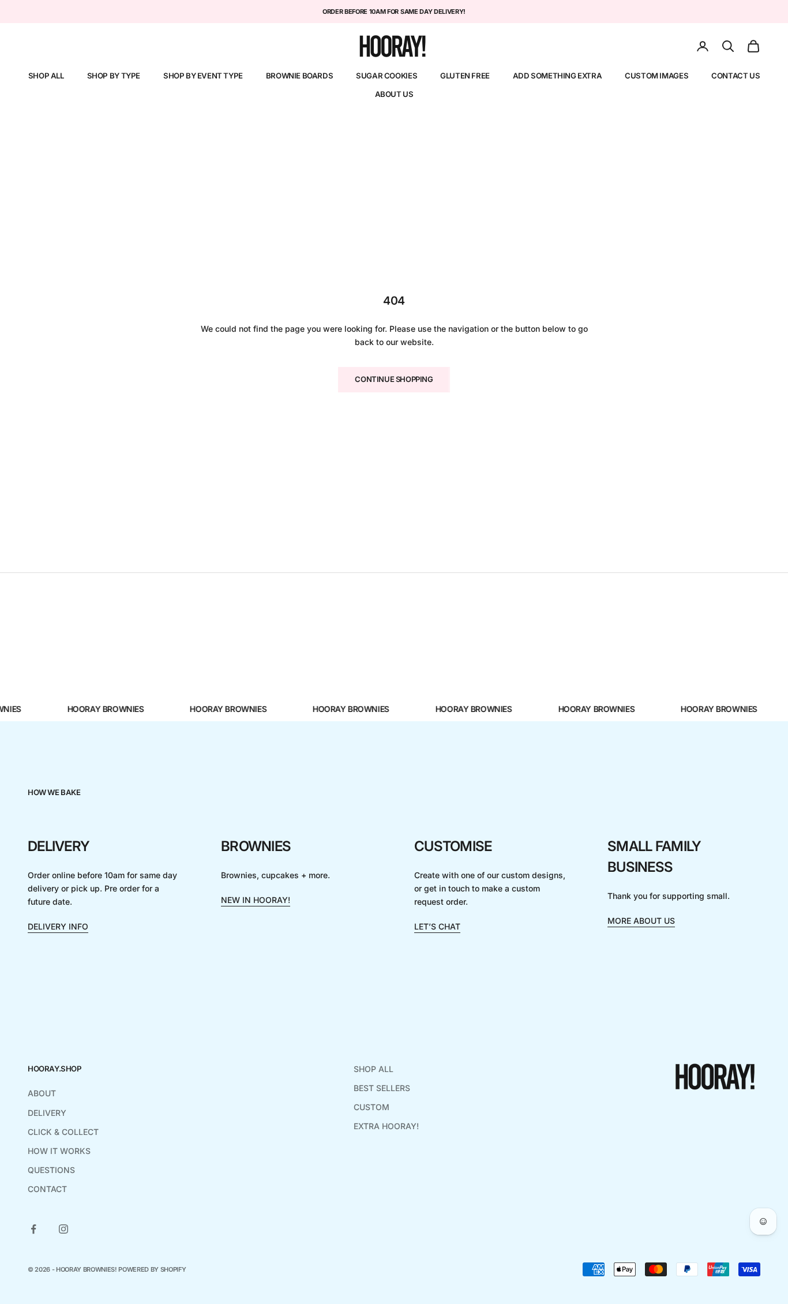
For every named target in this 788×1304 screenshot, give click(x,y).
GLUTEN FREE (465, 75)
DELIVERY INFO (58, 926)
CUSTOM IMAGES (656, 75)
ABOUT (42, 1093)
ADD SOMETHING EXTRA (557, 75)
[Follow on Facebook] (33, 1229)
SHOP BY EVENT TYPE (203, 75)
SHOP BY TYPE (113, 75)
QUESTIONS (51, 1170)
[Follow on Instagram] (63, 1229)
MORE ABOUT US (641, 920)
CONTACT (47, 1189)
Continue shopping (394, 379)
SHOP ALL (46, 75)
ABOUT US (394, 94)
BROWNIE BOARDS (299, 75)
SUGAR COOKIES (386, 75)
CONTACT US (735, 75)
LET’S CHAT (437, 926)
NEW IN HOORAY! (255, 900)
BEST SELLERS (382, 1088)
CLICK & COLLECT (63, 1132)
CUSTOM (371, 1107)
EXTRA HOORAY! (386, 1126)
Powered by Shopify (152, 1269)
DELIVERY (47, 1113)
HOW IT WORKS (59, 1151)
